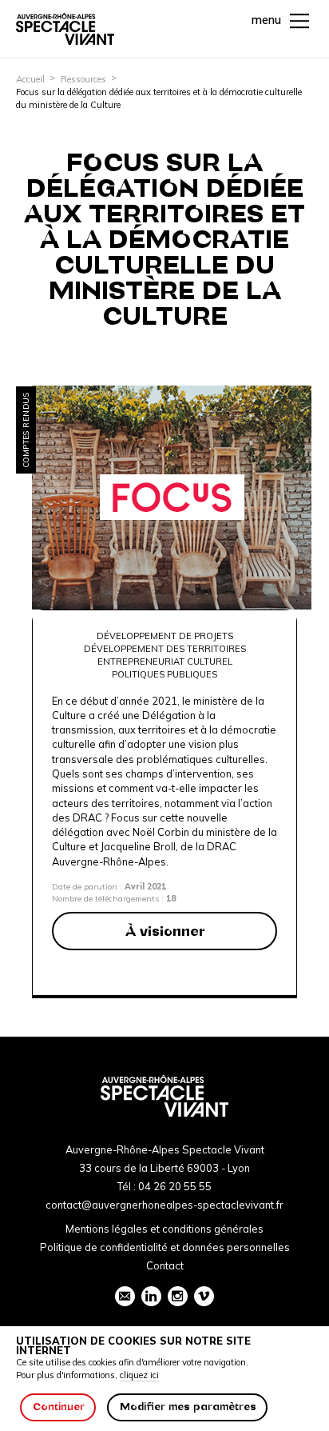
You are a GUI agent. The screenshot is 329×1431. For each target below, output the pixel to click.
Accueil (30, 79)
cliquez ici (139, 1375)
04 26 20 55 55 (175, 1186)
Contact (165, 1265)
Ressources (83, 79)
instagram (178, 1296)
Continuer (59, 1407)
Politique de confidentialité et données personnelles (165, 1247)
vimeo (204, 1296)
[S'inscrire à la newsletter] (125, 1296)
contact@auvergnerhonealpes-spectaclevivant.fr (164, 1204)
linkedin (151, 1296)
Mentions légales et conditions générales (164, 1228)
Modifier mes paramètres (188, 1407)
